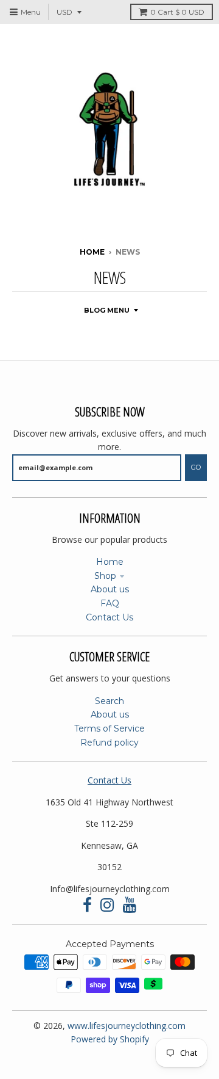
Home (92, 251)
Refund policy (109, 742)
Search (109, 701)
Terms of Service (109, 728)
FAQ (109, 603)
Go (196, 467)
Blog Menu (107, 310)
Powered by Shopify (110, 1039)
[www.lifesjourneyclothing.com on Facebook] (87, 905)
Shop (105, 575)
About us (110, 589)
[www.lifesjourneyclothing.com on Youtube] (130, 905)
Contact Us (109, 617)
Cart (177, 11)
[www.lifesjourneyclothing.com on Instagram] (107, 905)
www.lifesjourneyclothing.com (127, 1025)
